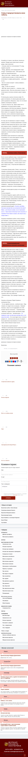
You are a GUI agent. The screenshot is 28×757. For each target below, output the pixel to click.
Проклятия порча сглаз (8, 590)
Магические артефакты (8, 536)
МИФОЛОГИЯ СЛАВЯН (6, 606)
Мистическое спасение (8, 563)
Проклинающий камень (6, 515)
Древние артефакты (7, 534)
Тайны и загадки (5, 630)
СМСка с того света (6, 700)
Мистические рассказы (6, 596)
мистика (5, 348)
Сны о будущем (6, 627)
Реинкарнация (6, 593)
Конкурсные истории (7, 553)
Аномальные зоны (7, 544)
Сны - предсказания (7, 625)
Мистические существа (8, 561)
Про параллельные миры (8, 588)
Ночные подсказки (7, 620)
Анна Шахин (5, 600)
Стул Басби (4, 522)
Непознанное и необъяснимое (9, 566)
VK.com (13, 358)
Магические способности (8, 556)
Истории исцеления (7, 546)
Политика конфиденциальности (14, 751)
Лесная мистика (5, 713)
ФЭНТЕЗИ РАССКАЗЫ (6, 633)
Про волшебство (6, 576)
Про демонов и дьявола (8, 580)
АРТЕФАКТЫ (4, 532)
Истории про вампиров (8, 549)
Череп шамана (5, 689)
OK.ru (17, 358)
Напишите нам (18, 749)
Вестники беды (6, 615)
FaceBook (11, 358)
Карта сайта (9, 749)
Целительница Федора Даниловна (11, 655)
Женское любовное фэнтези (9, 635)
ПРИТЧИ (3, 611)
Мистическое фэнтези (8, 637)
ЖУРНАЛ (3, 539)
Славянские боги (6, 607)
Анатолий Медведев (7, 598)
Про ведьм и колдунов (8, 573)
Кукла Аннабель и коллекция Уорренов (10, 517)
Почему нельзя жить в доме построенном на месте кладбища (14, 677)
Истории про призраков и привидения (11, 551)
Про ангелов (5, 571)
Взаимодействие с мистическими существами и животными (10, 725)
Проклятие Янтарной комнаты (8, 512)
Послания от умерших (8, 622)
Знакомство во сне (7, 617)
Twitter (15, 358)
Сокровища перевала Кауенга (8, 510)
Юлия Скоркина (6, 603)
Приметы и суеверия (7, 568)
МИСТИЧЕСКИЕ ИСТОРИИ (7, 542)
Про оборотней (6, 585)
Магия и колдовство (7, 558)
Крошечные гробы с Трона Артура (9, 507)
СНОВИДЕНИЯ (4, 613)
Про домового (6, 583)
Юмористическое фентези (9, 639)
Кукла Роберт (4, 520)
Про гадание (5, 578)
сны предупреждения (12, 348)
